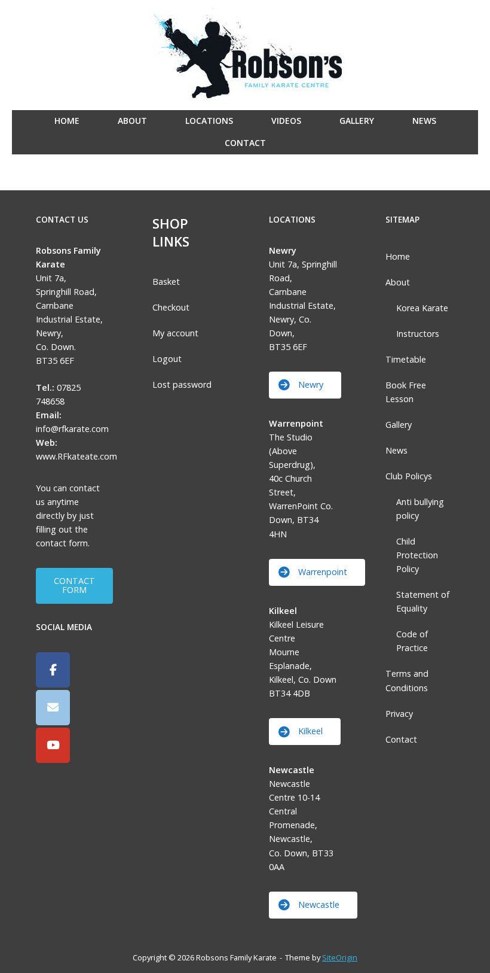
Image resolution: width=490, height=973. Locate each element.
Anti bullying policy (420, 508)
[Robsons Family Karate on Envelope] (53, 707)
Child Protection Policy (417, 555)
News (396, 450)
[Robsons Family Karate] (53, 670)
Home (397, 256)
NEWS (424, 120)
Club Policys (408, 476)
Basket (166, 281)
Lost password (182, 384)
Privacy (399, 713)
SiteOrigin (339, 957)
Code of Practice (412, 640)
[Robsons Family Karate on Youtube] (53, 745)
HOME (66, 120)
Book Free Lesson (405, 392)
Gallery (398, 424)
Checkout (170, 307)
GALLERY (356, 120)
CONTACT (245, 142)
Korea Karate (422, 308)
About (397, 282)
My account (175, 333)
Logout (167, 358)
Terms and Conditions (406, 680)
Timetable (405, 359)
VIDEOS (286, 120)
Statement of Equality (422, 601)
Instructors (417, 333)
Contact (401, 739)
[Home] (245, 54)
